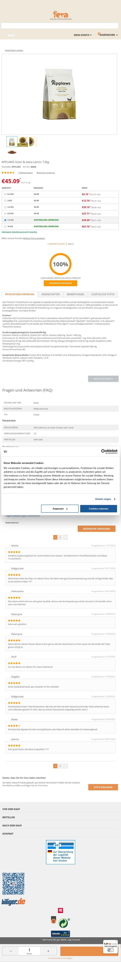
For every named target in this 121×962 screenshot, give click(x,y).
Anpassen (58, 508)
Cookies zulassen (98, 508)
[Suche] (116, 25)
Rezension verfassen (46, 172)
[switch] (110, 950)
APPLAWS (16, 167)
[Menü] (116, 942)
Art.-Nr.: (26, 166)
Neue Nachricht (103, 378)
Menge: (29, 953)
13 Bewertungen (25, 172)
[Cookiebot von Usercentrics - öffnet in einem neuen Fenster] (103, 451)
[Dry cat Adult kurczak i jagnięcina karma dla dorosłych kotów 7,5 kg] (59, 94)
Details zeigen (103, 499)
